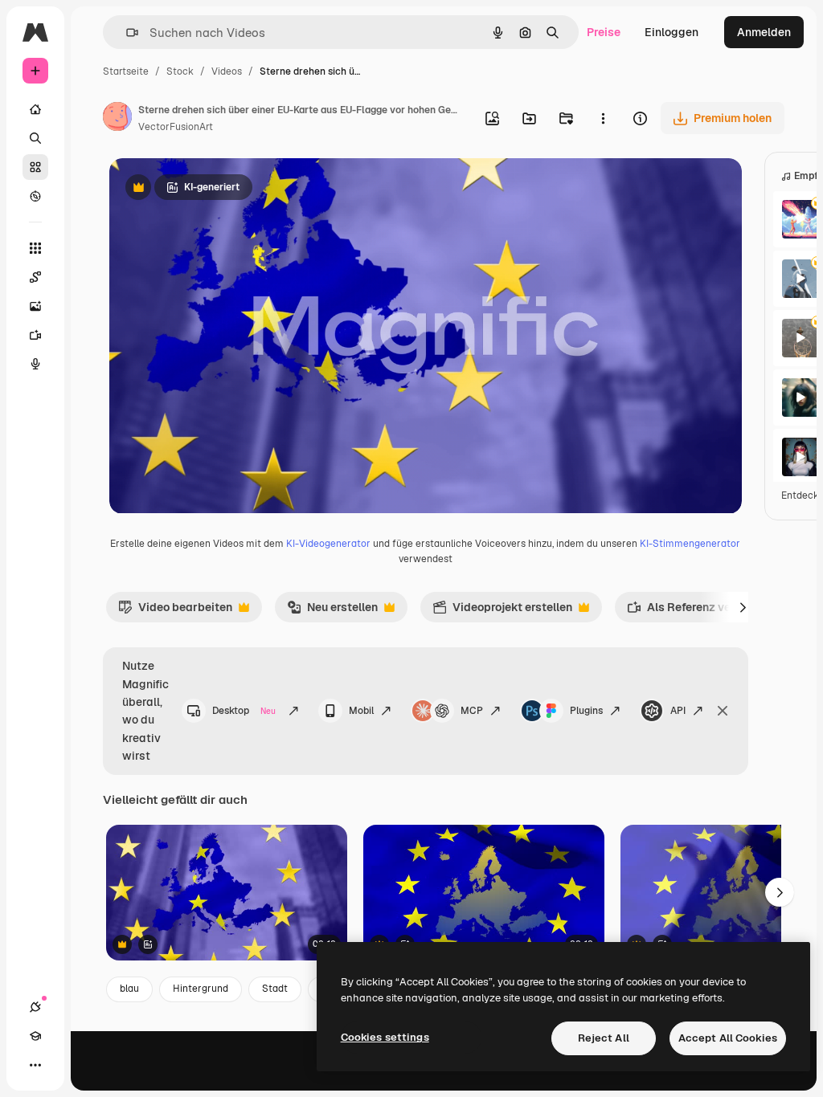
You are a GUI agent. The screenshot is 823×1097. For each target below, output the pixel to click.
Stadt (275, 988)
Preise (603, 32)
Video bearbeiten (175, 611)
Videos (226, 71)
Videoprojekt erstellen (502, 611)
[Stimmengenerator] (35, 364)
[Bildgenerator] (35, 306)
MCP (472, 710)
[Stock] (35, 167)
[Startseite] (35, 109)
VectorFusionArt (175, 126)
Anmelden (764, 32)
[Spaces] (35, 277)
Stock (180, 71)
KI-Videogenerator (328, 543)
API (678, 710)
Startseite (126, 71)
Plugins (586, 710)
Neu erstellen (332, 611)
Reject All (603, 1038)
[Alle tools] (35, 248)
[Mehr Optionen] (603, 118)
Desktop (244, 710)
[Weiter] (743, 607)
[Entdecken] (35, 196)
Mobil (361, 710)
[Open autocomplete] (126, 33)
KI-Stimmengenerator (690, 543)
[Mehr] (35, 1065)
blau (129, 988)
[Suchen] (35, 138)
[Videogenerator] (35, 335)
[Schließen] (722, 710)
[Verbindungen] (35, 1007)
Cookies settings (385, 1037)
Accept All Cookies (727, 1038)
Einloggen (671, 32)
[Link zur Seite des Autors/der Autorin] (117, 119)
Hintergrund (200, 988)
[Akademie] (35, 1036)
